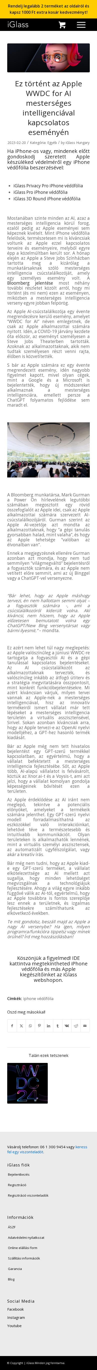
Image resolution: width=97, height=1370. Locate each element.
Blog (11, 1279)
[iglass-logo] (18, 24)
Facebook (15, 1309)
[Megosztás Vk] (66, 1026)
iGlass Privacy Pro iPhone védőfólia (48, 186)
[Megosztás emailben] (85, 1026)
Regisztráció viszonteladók (28, 1195)
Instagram (16, 1317)
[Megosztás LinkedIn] (48, 1026)
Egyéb (52, 142)
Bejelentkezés (19, 1174)
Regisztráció (17, 1185)
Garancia (15, 1268)
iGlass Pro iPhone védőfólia (40, 192)
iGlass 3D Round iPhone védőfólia (47, 199)
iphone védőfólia (38, 998)
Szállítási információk (24, 1258)
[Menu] (79, 24)
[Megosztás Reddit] (76, 1026)
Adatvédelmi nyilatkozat (26, 1237)
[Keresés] (69, 26)
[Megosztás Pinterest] (39, 1026)
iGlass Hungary (78, 142)
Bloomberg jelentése (30, 283)
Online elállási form (22, 1248)
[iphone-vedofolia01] (48, 58)
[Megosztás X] (21, 1026)
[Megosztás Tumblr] (57, 1026)
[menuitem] (69, 26)
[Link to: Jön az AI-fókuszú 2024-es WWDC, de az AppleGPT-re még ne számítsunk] (27, 1083)
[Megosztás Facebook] (12, 1026)
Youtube (14, 1325)
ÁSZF (11, 1227)
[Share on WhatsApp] (30, 1026)
